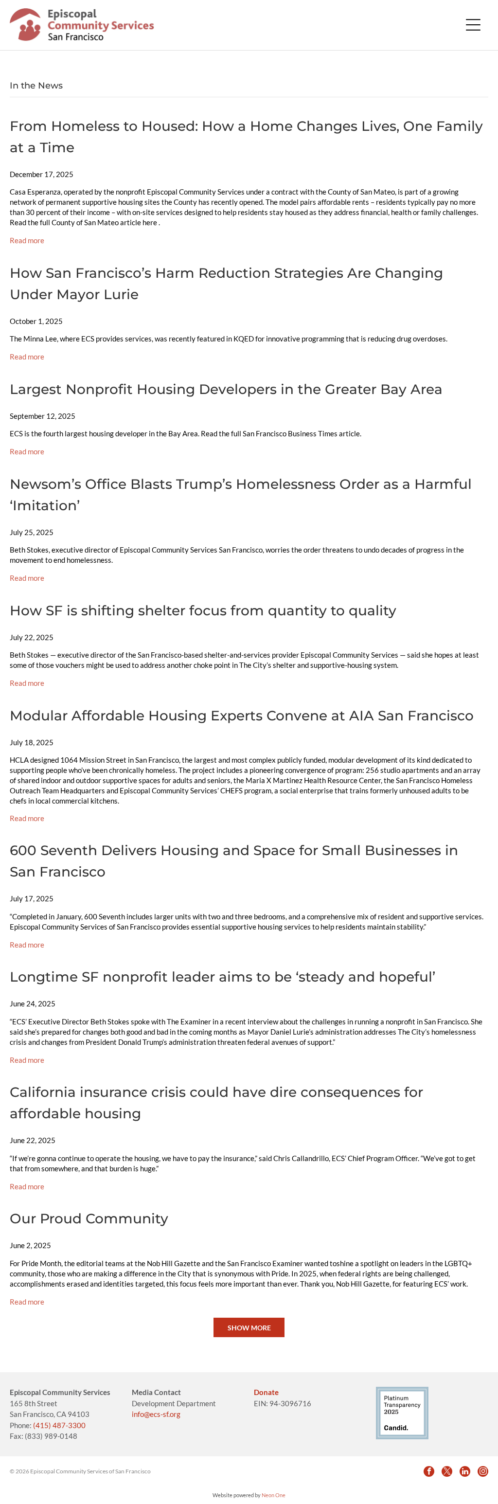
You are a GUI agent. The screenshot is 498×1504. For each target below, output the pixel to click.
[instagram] (483, 1471)
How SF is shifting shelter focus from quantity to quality (203, 610)
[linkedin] (465, 1471)
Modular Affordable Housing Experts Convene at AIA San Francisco (242, 715)
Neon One (273, 1495)
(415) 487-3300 (59, 1425)
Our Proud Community (89, 1218)
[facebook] (429, 1471)
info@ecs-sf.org (156, 1414)
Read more (27, 240)
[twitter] (447, 1471)
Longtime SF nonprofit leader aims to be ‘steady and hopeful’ (222, 976)
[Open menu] (473, 25)
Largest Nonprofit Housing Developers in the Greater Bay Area (226, 389)
